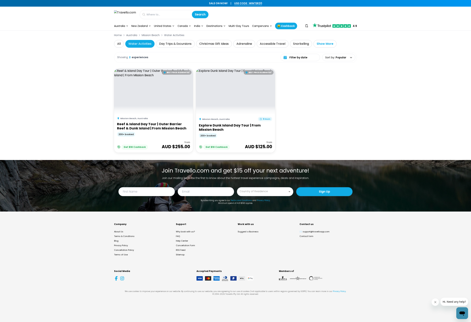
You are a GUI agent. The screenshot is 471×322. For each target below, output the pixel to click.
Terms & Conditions (124, 236)
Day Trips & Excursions (175, 44)
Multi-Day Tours (239, 26)
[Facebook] (116, 278)
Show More (325, 44)
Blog (116, 240)
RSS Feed (180, 250)
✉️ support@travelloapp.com (315, 231)
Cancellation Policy (124, 250)
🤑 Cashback (286, 26)
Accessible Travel (272, 44)
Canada (183, 26)
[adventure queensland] (298, 278)
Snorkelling (301, 44)
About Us (118, 231)
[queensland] (315, 278)
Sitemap (180, 254)
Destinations (214, 26)
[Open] (289, 191)
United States (162, 26)
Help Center (182, 240)
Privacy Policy (263, 200)
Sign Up (324, 191)
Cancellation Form (185, 245)
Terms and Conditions (241, 200)
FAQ (178, 236)
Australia (119, 26)
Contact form (306, 236)
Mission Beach (151, 35)
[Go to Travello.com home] (125, 14)
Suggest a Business (248, 231)
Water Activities (174, 35)
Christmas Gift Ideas (214, 44)
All (119, 44)
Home (118, 35)
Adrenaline (244, 44)
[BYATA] (283, 278)
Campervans (260, 26)
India (197, 26)
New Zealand (139, 26)
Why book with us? (185, 231)
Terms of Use (121, 254)
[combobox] (262, 191)
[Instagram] (122, 278)
